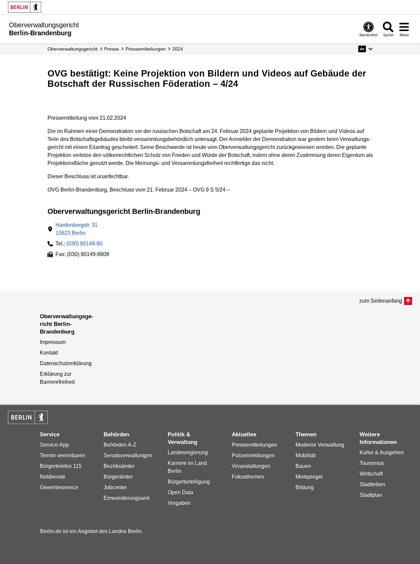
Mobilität (305, 455)
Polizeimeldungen (253, 455)
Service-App (54, 445)
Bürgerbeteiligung (189, 482)
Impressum (53, 342)
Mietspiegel (309, 477)
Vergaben (179, 503)
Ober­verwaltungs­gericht (72, 49)
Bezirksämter (119, 466)
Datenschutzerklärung (66, 363)
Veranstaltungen (251, 466)
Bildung (304, 487)
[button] (365, 49)
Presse (111, 49)
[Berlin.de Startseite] (24, 7)
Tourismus (372, 463)
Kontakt (49, 352)
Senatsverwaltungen (128, 455)
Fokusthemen (248, 477)
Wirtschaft (371, 474)
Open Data (180, 492)
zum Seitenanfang (380, 301)
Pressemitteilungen (254, 445)
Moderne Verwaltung (319, 445)
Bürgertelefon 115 (61, 466)
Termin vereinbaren (62, 455)
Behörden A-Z (120, 445)
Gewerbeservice (59, 487)
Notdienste (52, 477)
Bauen (303, 466)
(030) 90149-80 (84, 243)
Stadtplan (371, 495)
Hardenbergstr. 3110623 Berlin (76, 229)
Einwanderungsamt (126, 498)
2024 (177, 49)
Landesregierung (188, 452)
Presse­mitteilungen (146, 49)
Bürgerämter (118, 477)
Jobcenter (115, 487)
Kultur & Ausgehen (382, 452)
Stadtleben (372, 484)
